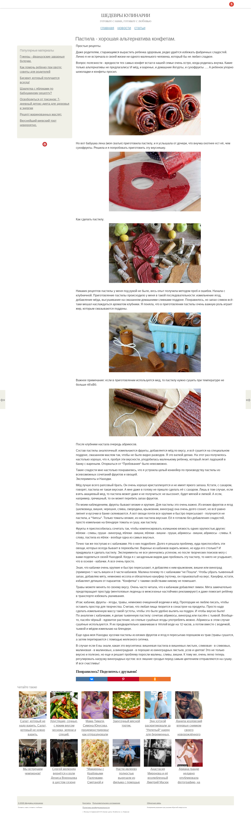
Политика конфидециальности (96, 807)
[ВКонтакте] (91, 679)
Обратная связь (154, 803)
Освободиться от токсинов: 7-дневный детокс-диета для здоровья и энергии (44, 104)
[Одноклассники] (155, 679)
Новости (124, 27)
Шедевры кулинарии (125, 15)
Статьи (139, 27)
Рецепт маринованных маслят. (41, 114)
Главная (107, 27)
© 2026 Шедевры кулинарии (30, 803)
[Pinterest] (123, 679)
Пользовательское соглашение (106, 803)
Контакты (87, 803)
